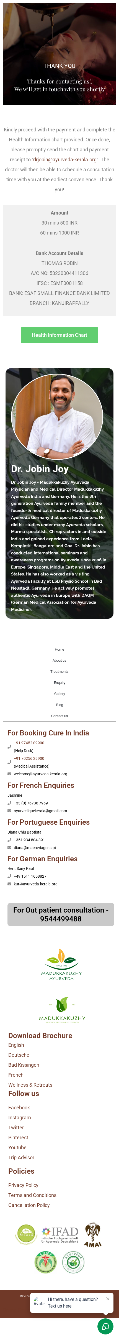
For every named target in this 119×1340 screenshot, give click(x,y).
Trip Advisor (21, 1157)
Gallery (59, 694)
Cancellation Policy (29, 1205)
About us (59, 660)
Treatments (59, 671)
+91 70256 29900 (29, 758)
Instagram (19, 1117)
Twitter (16, 1127)
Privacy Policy (23, 1185)
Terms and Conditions (32, 1195)
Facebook (19, 1107)
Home (59, 649)
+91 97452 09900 (29, 743)
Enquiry (59, 683)
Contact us (59, 716)
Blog (59, 705)
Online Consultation (24, 1310)
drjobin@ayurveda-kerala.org (65, 159)
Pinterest (18, 1137)
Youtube (17, 1147)
